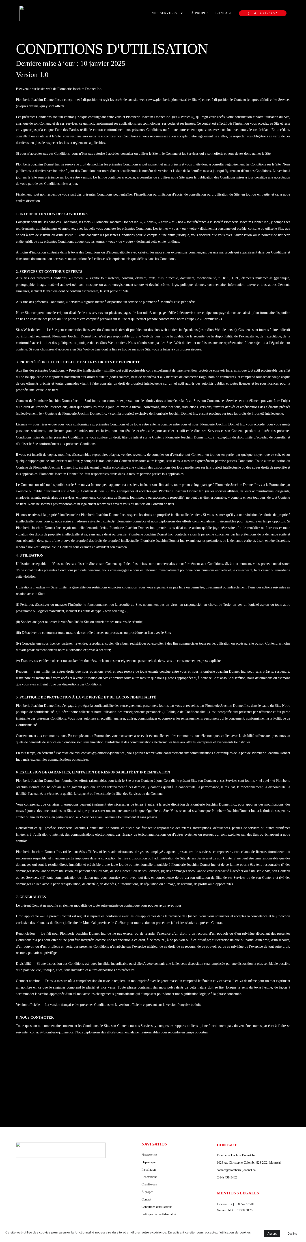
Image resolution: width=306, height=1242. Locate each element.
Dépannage (148, 1162)
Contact (223, 13)
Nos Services (164, 13)
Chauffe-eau (149, 1184)
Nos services (149, 1154)
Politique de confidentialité (159, 1214)
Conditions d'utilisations (157, 1207)
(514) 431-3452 (263, 13)
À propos (200, 13)
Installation (149, 1169)
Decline (292, 1233)
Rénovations (149, 1177)
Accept (272, 1233)
